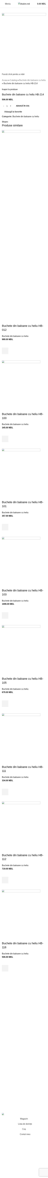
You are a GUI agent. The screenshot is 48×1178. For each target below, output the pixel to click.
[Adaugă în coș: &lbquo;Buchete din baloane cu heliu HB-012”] (5, 351)
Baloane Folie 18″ (10, 1051)
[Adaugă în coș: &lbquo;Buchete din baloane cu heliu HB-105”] (5, 703)
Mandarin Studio (9, 1108)
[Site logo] (24, 4)
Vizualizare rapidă (5, 357)
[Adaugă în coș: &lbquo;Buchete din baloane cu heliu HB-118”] (5, 968)
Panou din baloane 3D (12, 1032)
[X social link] (12, 122)
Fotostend (6, 1016)
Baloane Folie (8, 1046)
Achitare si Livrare (10, 1077)
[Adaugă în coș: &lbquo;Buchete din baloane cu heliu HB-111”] (5, 792)
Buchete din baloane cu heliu (32, 80)
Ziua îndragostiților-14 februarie (16, 1041)
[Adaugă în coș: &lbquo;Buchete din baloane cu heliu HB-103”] (5, 615)
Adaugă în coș (22, 106)
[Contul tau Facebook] (9, 122)
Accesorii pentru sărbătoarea (15, 1056)
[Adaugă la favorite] (5, 344)
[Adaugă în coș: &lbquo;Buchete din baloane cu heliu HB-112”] (5, 880)
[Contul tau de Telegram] (21, 122)
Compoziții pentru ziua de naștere (17, 999)
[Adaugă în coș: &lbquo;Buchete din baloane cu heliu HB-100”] (5, 439)
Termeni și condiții (10, 1067)
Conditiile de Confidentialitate (15, 1072)
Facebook (6, 1088)
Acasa (5, 80)
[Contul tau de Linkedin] (18, 122)
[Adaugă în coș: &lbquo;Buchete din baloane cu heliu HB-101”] (5, 527)
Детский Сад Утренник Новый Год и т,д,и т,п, (23, 1037)
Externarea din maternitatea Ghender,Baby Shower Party (21, 1004)
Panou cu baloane (10, 1011)
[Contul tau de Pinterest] (15, 122)
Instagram (6, 1092)
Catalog (13, 80)
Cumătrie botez (9, 1021)
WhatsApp (6, 1102)
